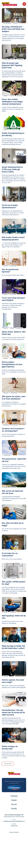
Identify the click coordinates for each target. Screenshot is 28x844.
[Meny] (24, 4)
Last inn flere (7, 763)
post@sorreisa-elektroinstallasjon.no (14, 821)
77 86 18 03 (14, 825)
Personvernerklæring (14, 832)
